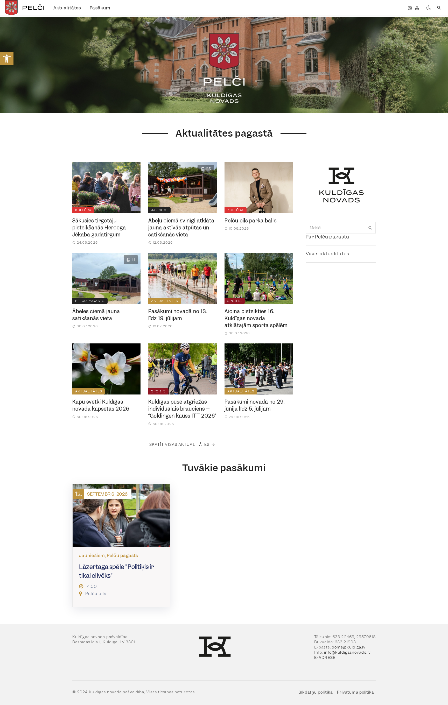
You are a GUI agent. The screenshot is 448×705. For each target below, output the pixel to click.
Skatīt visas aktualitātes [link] (179, 444)
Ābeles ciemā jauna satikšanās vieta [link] (96, 315)
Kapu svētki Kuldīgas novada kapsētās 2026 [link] (100, 405)
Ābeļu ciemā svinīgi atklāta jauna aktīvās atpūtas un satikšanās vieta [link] (181, 227)
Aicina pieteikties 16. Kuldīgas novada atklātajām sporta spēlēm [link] (256, 318)
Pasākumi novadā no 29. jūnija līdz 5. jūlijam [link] (255, 405)
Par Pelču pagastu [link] (327, 237)
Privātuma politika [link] (355, 692)
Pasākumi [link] (101, 8)
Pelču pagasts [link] (90, 301)
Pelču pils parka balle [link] (251, 220)
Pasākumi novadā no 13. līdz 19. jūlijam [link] (177, 315)
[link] (6, 58)
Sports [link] (234, 301)
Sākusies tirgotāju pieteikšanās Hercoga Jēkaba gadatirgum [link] (99, 227)
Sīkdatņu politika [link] (316, 692)
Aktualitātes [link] (67, 8)
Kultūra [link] (83, 210)
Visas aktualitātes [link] (327, 253)
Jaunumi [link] (159, 210)
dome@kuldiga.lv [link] (349, 647)
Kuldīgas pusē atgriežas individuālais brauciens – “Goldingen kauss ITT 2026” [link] (182, 409)
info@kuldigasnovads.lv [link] (347, 652)
